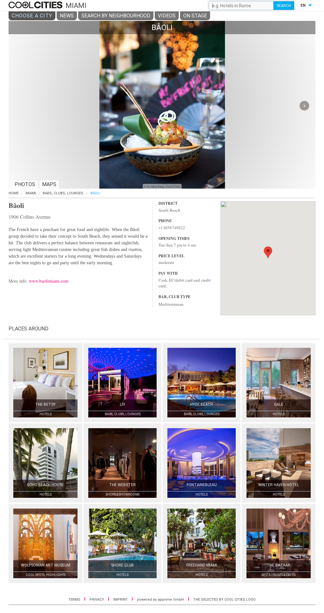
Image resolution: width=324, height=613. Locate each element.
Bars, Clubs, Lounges (63, 193)
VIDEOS (167, 16)
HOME (14, 193)
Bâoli (95, 193)
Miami (31, 193)
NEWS (67, 16)
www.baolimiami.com (48, 281)
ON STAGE (195, 16)
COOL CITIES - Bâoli (36, 5)
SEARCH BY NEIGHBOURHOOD (115, 16)
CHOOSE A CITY (32, 16)
